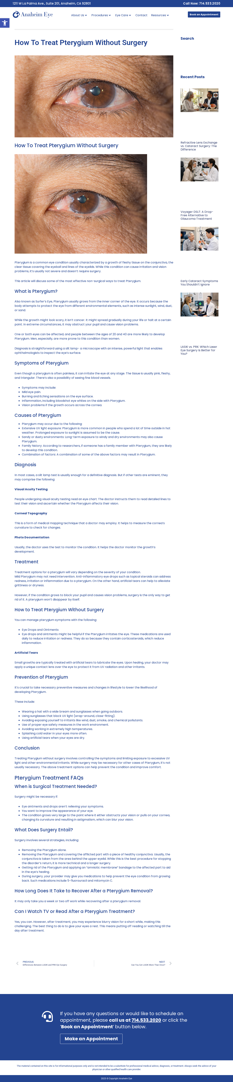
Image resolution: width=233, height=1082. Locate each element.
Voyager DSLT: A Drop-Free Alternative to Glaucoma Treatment (197, 215)
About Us (77, 15)
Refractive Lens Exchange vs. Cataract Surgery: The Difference (199, 146)
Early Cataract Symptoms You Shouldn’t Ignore (199, 283)
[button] (4, 23)
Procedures (99, 15)
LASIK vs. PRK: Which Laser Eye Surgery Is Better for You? (199, 350)
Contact (141, 15)
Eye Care (121, 15)
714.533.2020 (146, 1020)
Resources (158, 15)
